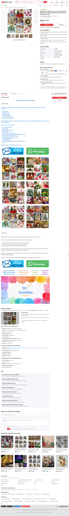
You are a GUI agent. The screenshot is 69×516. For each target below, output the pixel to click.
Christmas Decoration (37, 347)
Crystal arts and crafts (4, 481)
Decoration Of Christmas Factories (27, 498)
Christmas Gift (29, 494)
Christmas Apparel (36, 494)
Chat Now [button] (62, 24)
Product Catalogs (15, 477)
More (2, 503)
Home (2, 7)
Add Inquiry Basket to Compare (19, 39)
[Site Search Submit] (45, 2)
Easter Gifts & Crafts (11, 494)
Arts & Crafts (6, 7)
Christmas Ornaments (15, 348)
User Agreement (40, 512)
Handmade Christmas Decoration (30, 501)
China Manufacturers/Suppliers (26, 509)
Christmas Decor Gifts (52, 498)
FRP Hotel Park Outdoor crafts (22, 481)
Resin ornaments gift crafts (55, 479)
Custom (35, 481)
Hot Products (14, 509)
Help (50, 5)
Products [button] (17, 2)
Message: (5, 420)
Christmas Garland (30, 347)
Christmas (53, 481)
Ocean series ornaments (38, 479)
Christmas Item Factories (16, 498)
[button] (56, 2)
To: (6, 417)
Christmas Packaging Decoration (43, 501)
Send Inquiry (46, 24)
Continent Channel (46, 509)
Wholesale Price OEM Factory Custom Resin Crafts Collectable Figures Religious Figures (48, 469)
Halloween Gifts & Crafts (21, 494)
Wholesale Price (40, 509)
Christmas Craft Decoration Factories (41, 498)
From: (6, 415)
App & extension (55, 5)
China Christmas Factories (6, 498)
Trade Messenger (17, 506)
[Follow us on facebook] (60, 506)
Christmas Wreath (24, 347)
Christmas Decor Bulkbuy (54, 501)
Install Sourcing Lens (26, 506)
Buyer (45, 5)
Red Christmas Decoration (19, 501)
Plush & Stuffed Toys (54, 483)
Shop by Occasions (21, 483)
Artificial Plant (4, 348)
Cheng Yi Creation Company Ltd (47, 15)
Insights (56, 509)
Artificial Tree (9, 348)
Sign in (67, 2)
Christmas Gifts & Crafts (22, 7)
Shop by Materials (4, 483)
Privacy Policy (50, 512)
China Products (19, 509)
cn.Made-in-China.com (44, 510)
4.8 (56, 94)
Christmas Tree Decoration (45, 494)
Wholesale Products (34, 509)
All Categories (4, 5)
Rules (67, 5)
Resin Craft (10, 347)
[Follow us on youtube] (64, 506)
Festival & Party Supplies (13, 7)
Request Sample (56, 27)
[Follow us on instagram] (63, 506)
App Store (4, 506)
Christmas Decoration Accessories (7, 501)
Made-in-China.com (30, 510)
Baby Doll (13, 347)
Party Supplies (4, 494)
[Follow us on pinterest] (66, 506)
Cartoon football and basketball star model (24, 479)
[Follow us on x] (61, 506)
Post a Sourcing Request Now (29, 428)
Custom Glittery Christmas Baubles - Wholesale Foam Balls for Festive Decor (34, 450)
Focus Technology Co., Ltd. (27, 512)
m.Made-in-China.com (37, 510)
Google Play (9, 506)
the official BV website (24, 310)
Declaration (45, 512)
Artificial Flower (44, 347)
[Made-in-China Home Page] (6, 2)
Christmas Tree (18, 347)
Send (8, 428)
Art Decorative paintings (5, 479)
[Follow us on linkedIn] (67, 506)
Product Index (52, 509)
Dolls (35, 483)
